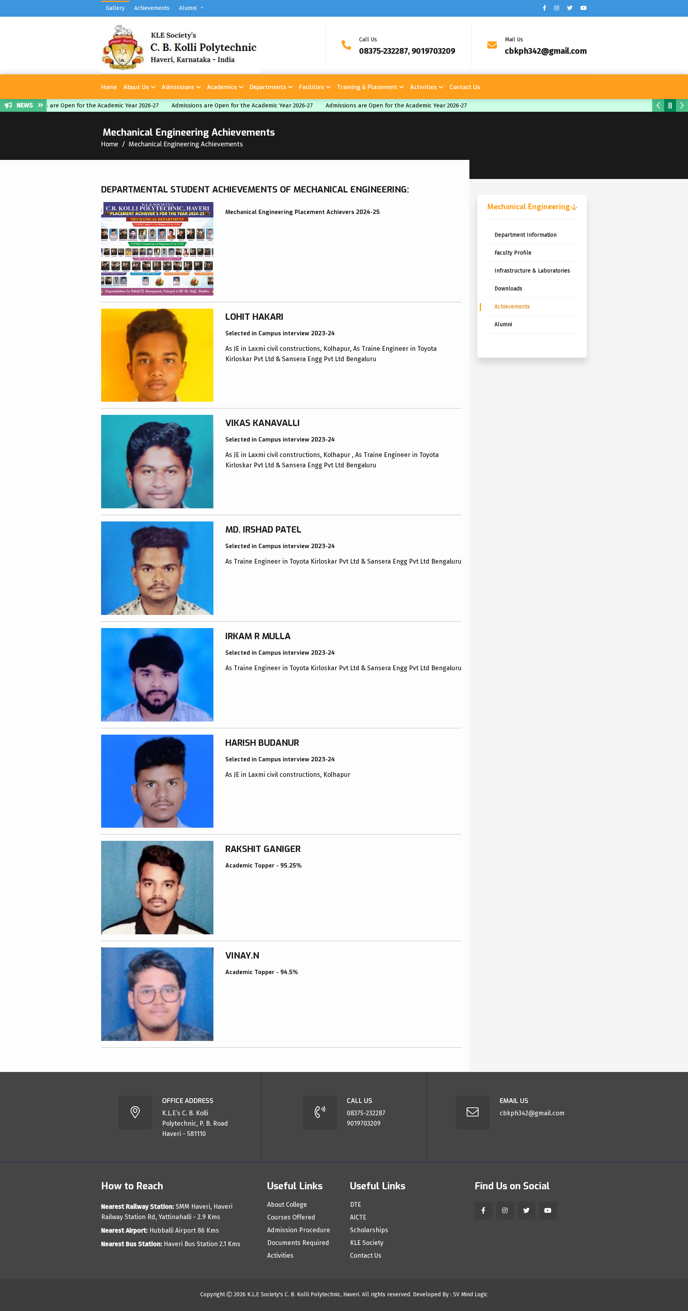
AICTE (358, 1217)
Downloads (508, 288)
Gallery (115, 8)
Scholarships (369, 1230)
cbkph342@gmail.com (546, 51)
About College (287, 1205)
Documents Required (298, 1243)
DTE (355, 1205)
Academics (222, 87)
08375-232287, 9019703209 (407, 51)
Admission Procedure (298, 1230)
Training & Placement (367, 87)
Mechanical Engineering (528, 207)
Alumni (188, 8)
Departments (268, 87)
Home (109, 87)
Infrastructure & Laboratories (532, 270)
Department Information (525, 234)
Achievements (152, 8)
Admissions (178, 87)
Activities (423, 87)
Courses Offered (291, 1217)
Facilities (311, 87)
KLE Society (366, 1243)
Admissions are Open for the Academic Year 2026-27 (219, 105)
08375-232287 (366, 1113)
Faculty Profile (513, 252)
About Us (136, 87)
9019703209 (364, 1123)
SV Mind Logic (470, 1294)
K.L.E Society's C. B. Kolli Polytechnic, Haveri (303, 1294)
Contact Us (465, 87)
